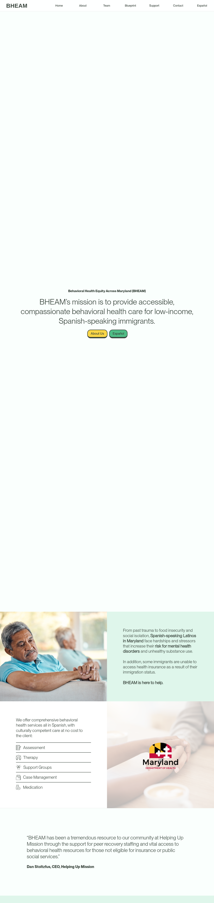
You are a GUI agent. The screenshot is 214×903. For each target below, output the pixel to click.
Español (202, 5)
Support (154, 5)
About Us (97, 333)
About (83, 5)
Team (106, 5)
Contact (178, 5)
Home (59, 5)
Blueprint (130, 5)
